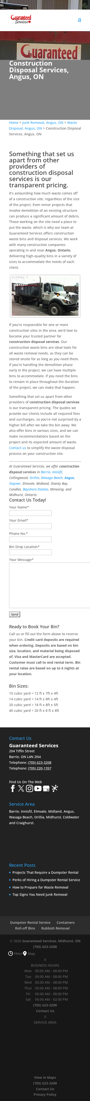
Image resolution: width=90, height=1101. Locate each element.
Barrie (45, 472)
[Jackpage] (54, 789)
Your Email (18, 520)
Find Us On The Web (25, 782)
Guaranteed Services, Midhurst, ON (51, 941)
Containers (66, 922)
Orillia (34, 477)
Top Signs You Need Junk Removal (39, 894)
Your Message (21, 559)
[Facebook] (12, 789)
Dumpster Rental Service (30, 922)
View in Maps (45, 1077)
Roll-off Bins (25, 928)
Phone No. (18, 533)
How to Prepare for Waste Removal (40, 887)
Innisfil (57, 472)
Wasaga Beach (52, 477)
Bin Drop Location (24, 546)
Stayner (15, 483)
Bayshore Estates (35, 489)
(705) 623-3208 (45, 946)
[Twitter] (21, 789)
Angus (69, 477)
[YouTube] (38, 789)
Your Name (19, 507)
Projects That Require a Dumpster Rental (45, 872)
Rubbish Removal (55, 928)
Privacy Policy (45, 1094)
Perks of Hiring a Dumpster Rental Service (46, 880)
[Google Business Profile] (46, 789)
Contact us (17, 447)
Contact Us (45, 1011)
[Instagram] (29, 789)
